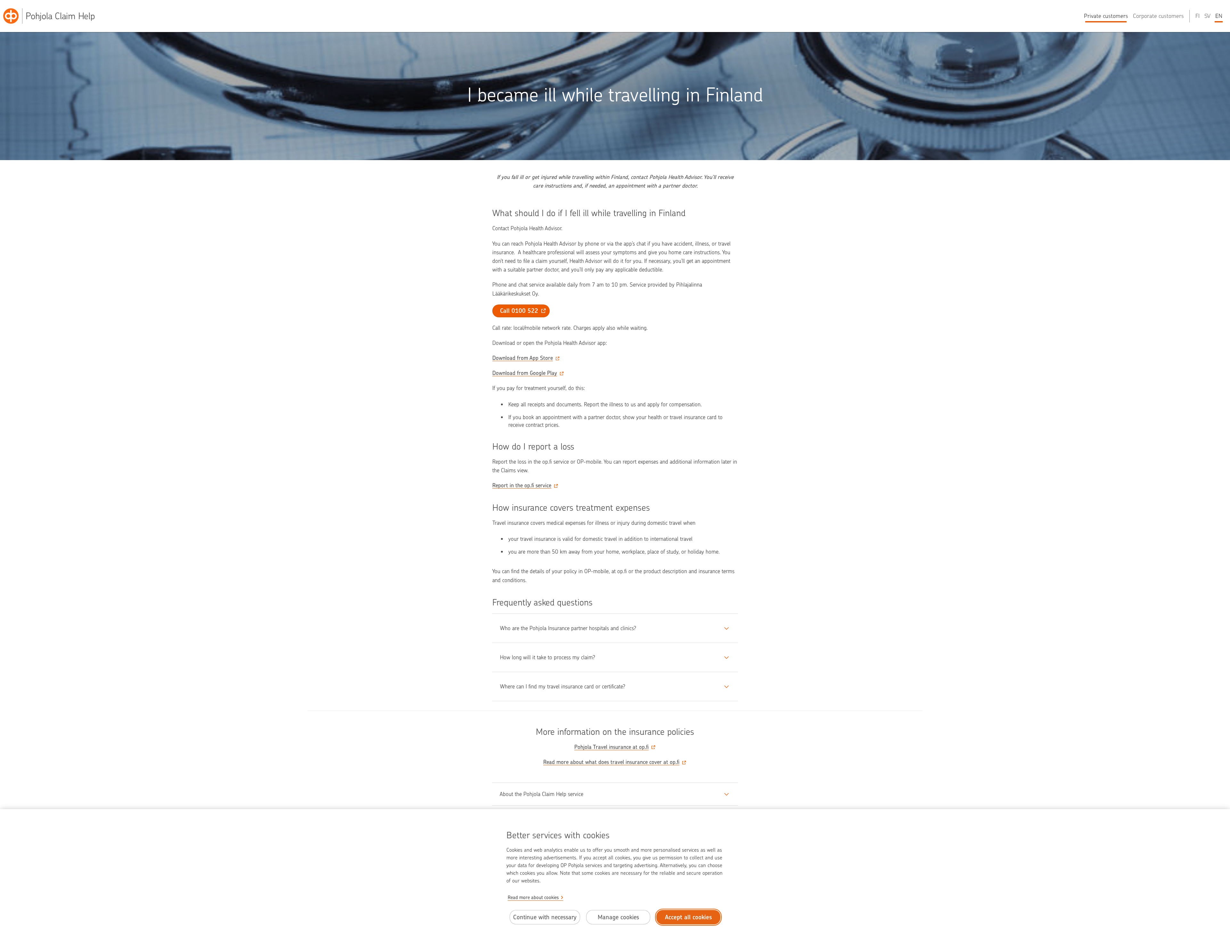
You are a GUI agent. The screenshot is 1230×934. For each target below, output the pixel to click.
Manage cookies (618, 917)
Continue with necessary (545, 917)
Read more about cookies (533, 897)
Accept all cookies (688, 917)
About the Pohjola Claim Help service (541, 794)
